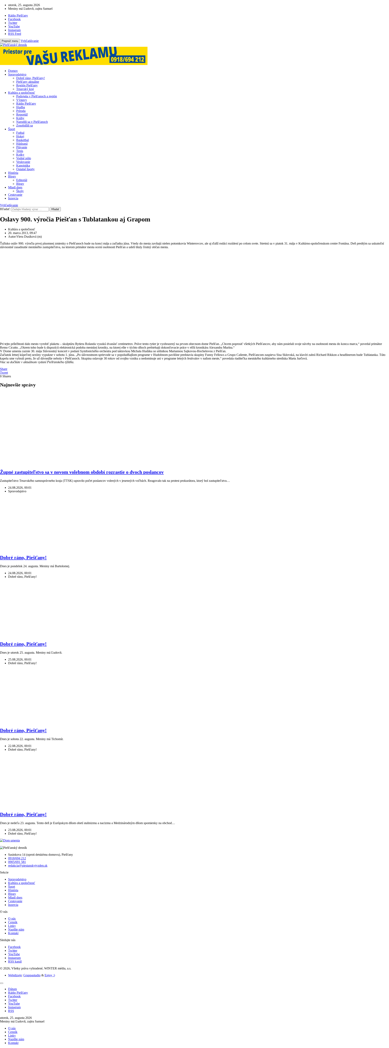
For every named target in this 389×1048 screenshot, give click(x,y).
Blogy (12, 176)
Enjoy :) (50, 975)
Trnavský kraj (25, 89)
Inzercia (13, 198)
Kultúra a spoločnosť (21, 92)
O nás (12, 918)
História (13, 172)
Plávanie (21, 147)
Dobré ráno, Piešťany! (30, 78)
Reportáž (22, 114)
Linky (12, 926)
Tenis (19, 151)
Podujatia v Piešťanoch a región (36, 96)
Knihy (20, 118)
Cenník (12, 922)
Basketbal (22, 140)
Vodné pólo (23, 158)
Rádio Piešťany (26, 103)
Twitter (12, 950)
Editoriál (21, 180)
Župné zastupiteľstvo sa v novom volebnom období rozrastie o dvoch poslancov (82, 472)
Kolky (20, 154)
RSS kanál (15, 961)
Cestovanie (15, 194)
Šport (11, 129)
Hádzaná (22, 143)
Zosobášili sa (24, 125)
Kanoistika (23, 165)
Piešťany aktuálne (27, 81)
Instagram (14, 958)
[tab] (12, 989)
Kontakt (13, 933)
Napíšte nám (16, 929)
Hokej (20, 136)
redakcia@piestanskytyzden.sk (27, 865)
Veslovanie (23, 162)
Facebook (14, 947)
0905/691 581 (17, 862)
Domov (13, 70)
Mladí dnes (15, 187)
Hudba (20, 107)
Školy (20, 191)
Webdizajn (15, 975)
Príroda (21, 111)
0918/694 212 (17, 858)
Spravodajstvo (17, 74)
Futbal (20, 132)
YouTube (14, 954)
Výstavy (21, 100)
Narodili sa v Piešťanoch (32, 121)
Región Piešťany (27, 85)
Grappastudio (32, 975)
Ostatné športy (25, 169)
